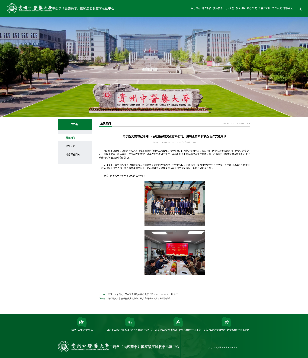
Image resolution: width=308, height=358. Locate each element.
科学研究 (252, 8)
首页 (232, 123)
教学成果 (240, 8)
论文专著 (229, 8)
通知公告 (70, 146)
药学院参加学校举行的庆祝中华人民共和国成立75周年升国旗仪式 (139, 298)
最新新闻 (70, 137)
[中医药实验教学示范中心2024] (60, 8)
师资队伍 (207, 8)
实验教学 (218, 8)
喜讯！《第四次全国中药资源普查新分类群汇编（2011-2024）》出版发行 (143, 294)
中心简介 (195, 8)
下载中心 (288, 8)
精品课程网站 (73, 154)
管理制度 (277, 8)
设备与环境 (264, 8)
